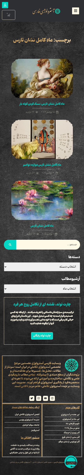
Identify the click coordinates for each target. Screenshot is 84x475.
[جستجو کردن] (10, 245)
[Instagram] (52, 398)
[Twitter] (31, 398)
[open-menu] (75, 10)
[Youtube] (45, 398)
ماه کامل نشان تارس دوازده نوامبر (42, 165)
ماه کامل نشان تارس (42, 225)
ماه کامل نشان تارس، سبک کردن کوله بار (42, 104)
